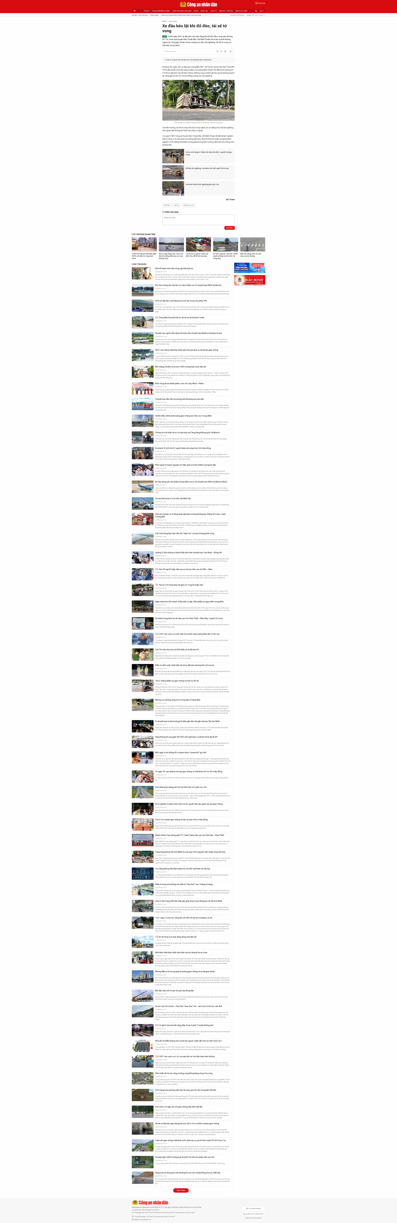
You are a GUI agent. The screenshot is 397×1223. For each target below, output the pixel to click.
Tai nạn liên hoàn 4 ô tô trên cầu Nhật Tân (173, 498)
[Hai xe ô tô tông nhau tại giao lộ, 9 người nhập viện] (143, 590)
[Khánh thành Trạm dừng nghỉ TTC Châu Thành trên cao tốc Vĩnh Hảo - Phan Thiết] (143, 840)
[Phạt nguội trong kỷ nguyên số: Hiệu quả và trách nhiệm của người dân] (143, 470)
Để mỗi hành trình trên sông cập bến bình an (174, 268)
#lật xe (176, 205)
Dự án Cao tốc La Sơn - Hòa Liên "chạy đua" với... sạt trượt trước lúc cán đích (188, 1006)
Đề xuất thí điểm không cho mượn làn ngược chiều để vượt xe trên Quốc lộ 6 (188, 1041)
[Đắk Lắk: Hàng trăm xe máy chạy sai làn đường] (252, 244)
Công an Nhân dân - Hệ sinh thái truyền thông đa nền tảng (198, 4)
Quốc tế (213, 11)
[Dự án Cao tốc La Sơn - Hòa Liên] (143, 1011)
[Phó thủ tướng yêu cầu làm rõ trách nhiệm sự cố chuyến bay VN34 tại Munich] (143, 290)
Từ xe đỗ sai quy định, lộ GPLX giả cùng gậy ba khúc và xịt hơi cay (186, 1206)
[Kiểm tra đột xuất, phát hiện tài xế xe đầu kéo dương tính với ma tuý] (143, 670)
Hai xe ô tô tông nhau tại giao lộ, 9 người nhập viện (180, 585)
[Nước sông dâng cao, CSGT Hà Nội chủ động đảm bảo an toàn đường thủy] (171, 244)
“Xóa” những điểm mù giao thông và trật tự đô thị (177, 681)
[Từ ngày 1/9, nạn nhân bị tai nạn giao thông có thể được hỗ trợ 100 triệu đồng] (143, 776)
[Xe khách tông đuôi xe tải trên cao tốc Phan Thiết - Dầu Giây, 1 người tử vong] (143, 623)
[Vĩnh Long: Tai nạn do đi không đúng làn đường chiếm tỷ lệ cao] (143, 1194)
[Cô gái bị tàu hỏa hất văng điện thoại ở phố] (143, 1030)
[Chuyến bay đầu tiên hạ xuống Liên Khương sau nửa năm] (143, 404)
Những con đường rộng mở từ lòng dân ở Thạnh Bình (177, 700)
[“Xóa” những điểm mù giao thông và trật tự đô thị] (143, 686)
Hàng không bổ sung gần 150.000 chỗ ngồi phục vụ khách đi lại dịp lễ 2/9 (186, 737)
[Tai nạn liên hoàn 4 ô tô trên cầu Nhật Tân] (143, 503)
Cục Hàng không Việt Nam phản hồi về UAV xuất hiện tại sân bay (182, 869)
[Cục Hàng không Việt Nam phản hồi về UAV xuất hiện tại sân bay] (143, 873)
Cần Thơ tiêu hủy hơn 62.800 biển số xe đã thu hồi (177, 649)
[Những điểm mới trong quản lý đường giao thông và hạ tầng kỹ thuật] (143, 976)
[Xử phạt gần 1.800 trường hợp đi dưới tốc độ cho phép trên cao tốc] (143, 1162)
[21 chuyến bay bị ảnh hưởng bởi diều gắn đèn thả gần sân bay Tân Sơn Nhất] (143, 726)
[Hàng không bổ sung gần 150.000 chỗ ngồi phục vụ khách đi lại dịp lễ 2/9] (143, 742)
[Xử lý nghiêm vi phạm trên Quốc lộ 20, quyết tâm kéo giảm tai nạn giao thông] (143, 809)
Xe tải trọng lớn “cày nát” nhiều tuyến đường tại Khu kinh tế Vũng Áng (225, 256)
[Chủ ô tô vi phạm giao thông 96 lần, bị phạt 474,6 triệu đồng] (143, 824)
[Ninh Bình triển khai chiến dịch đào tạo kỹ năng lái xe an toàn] (143, 957)
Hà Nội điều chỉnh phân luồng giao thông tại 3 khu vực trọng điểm (183, 416)
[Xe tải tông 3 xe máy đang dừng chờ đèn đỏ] (143, 942)
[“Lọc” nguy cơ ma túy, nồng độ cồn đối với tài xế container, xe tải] (143, 923)
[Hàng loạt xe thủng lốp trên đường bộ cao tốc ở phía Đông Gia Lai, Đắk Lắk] (143, 1178)
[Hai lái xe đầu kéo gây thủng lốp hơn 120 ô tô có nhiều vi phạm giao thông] (143, 1128)
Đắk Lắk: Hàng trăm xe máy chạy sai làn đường (250, 255)
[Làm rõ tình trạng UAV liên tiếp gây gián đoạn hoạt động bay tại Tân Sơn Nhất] (143, 906)
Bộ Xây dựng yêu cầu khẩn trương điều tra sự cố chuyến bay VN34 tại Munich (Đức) (191, 482)
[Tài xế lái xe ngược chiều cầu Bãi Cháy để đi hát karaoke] (198, 244)
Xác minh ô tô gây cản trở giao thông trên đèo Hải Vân (178, 1107)
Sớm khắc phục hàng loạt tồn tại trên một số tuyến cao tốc (181, 787)
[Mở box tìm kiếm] (256, 11)
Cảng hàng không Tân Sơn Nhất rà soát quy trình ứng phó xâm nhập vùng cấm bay (190, 852)
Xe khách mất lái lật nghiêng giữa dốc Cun (202, 184)
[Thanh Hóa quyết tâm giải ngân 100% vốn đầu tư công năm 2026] (144, 244)
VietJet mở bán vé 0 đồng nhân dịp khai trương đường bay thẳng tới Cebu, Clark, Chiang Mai (190, 515)
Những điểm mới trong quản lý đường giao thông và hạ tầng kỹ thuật (185, 971)
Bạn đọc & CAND (241, 11)
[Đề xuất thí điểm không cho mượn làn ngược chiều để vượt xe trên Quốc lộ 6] (143, 1046)
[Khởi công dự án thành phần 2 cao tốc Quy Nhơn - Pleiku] (143, 388)
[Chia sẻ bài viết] (217, 51)
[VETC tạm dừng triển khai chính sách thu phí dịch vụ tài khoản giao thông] (143, 355)
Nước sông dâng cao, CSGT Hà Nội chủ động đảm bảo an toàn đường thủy (171, 256)
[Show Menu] (134, 11)
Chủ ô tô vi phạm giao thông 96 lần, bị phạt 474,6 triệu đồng (181, 820)
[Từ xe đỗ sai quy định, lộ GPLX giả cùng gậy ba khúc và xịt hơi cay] (143, 1211)
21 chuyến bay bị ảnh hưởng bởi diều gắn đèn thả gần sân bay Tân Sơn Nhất (187, 721)
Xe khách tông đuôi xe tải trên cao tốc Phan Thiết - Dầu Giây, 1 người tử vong (188, 618)
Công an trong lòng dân (181, 11)
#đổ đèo (167, 205)
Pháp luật (204, 11)
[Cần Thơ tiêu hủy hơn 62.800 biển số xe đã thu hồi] (143, 654)
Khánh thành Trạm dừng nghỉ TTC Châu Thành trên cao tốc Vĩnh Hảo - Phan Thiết (189, 835)
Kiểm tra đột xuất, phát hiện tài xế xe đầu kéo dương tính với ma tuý (184, 665)
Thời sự (146, 11)
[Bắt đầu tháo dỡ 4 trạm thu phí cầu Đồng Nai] (143, 995)
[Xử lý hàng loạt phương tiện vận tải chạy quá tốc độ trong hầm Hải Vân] (143, 1095)
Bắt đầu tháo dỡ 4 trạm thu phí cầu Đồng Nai (174, 991)
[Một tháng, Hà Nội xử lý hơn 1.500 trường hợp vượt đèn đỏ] (143, 372)
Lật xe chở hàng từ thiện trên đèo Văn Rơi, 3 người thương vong (208, 153)
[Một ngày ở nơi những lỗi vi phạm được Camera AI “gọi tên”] (143, 757)
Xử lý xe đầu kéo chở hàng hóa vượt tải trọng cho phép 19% (181, 301)
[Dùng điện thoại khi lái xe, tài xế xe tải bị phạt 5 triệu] (143, 322)
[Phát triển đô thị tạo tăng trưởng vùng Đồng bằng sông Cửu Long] (143, 1078)
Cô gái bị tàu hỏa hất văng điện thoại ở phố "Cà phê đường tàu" (186, 1025)
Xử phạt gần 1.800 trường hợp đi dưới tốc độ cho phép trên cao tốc (184, 1157)
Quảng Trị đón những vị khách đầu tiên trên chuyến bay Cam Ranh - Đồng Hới (188, 552)
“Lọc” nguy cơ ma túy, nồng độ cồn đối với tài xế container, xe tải (183, 918)
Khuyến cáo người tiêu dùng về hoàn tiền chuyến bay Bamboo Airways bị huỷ (188, 333)
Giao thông (173, 21)
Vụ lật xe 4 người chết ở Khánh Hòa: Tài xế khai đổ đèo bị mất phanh (189, 60)
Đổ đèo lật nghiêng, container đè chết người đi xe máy (207, 168)
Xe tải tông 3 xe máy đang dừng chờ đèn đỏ (177, 937)
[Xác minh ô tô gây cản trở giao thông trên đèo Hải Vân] (143, 1112)
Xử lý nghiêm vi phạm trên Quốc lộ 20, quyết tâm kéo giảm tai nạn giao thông (189, 804)
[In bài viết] (225, 51)
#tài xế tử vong (189, 205)
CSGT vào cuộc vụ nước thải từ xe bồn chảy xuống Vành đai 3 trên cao (189, 634)
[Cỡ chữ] (221, 51)
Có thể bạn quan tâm (144, 234)
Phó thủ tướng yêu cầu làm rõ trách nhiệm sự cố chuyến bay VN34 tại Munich (188, 285)
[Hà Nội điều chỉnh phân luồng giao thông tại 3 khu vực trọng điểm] (143, 421)
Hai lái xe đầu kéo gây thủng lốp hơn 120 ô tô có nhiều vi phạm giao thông (187, 1123)
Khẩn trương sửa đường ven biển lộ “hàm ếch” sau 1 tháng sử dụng (184, 884)
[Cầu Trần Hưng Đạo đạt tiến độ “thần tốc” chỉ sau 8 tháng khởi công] (143, 538)
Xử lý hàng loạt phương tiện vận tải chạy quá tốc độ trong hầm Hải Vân (185, 1090)
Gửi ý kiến (229, 228)
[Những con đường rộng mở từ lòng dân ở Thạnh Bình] (143, 705)
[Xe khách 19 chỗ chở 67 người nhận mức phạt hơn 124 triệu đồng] (143, 453)
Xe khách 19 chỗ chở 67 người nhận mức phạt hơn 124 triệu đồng (183, 448)
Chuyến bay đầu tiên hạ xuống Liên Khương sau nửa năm (179, 399)
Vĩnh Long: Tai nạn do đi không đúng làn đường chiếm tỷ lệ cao (182, 1189)
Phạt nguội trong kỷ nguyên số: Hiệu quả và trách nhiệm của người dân (185, 465)
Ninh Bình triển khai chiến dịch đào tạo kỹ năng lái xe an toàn (181, 952)
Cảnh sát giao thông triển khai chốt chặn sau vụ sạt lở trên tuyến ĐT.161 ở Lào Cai (190, 1140)
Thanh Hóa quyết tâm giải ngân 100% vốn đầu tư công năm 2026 (144, 256)
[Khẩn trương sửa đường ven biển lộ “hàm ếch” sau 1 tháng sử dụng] (143, 889)
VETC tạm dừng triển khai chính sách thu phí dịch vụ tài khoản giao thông (186, 350)
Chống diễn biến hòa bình (161, 11)
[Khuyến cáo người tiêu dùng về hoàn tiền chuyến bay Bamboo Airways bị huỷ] (143, 338)
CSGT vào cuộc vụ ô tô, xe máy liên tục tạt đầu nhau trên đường (186, 1056)
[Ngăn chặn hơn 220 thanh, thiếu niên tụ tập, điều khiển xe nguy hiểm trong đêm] (143, 606)
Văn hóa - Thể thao (226, 11)
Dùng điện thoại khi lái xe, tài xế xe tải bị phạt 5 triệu (181, 317)
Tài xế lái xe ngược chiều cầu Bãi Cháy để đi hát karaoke (197, 255)
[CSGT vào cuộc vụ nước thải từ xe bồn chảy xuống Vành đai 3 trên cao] (143, 639)
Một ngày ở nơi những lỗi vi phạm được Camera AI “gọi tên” (181, 752)
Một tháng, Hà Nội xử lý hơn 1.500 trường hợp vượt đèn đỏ (180, 367)
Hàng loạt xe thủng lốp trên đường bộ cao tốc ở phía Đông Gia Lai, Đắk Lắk (187, 1173)
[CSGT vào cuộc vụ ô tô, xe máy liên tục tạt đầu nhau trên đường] (143, 1061)
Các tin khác (139, 264)
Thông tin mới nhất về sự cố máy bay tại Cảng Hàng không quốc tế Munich (187, 432)
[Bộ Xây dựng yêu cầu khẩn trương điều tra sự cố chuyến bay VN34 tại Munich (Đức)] (143, 487)
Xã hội (196, 11)
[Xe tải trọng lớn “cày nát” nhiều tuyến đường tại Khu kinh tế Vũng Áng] (225, 244)
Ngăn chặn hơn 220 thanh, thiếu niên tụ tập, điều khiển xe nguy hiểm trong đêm (189, 602)
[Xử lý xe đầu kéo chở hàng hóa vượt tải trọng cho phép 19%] (143, 306)
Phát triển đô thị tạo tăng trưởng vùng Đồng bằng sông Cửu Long (183, 1073)
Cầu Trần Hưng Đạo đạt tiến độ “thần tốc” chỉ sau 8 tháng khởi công (184, 533)
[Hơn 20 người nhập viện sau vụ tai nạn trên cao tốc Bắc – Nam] (143, 574)
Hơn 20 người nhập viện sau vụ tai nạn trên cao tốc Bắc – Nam (185, 569)
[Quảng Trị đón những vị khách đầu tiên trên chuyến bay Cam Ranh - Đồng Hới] (143, 557)
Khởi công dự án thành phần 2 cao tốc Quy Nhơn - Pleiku (179, 383)
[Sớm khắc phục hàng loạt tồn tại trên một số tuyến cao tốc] (143, 792)
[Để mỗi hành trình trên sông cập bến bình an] (143, 273)
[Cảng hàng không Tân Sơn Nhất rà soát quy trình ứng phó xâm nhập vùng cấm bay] (143, 857)
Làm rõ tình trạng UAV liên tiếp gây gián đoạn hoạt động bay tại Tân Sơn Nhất (188, 901)
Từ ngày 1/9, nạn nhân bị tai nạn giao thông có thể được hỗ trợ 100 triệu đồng (188, 771)
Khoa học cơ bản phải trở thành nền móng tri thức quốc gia (163, 15)
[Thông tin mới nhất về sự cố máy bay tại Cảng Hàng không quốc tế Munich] (143, 437)
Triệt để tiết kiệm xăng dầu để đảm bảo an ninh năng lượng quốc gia (208, 15)
